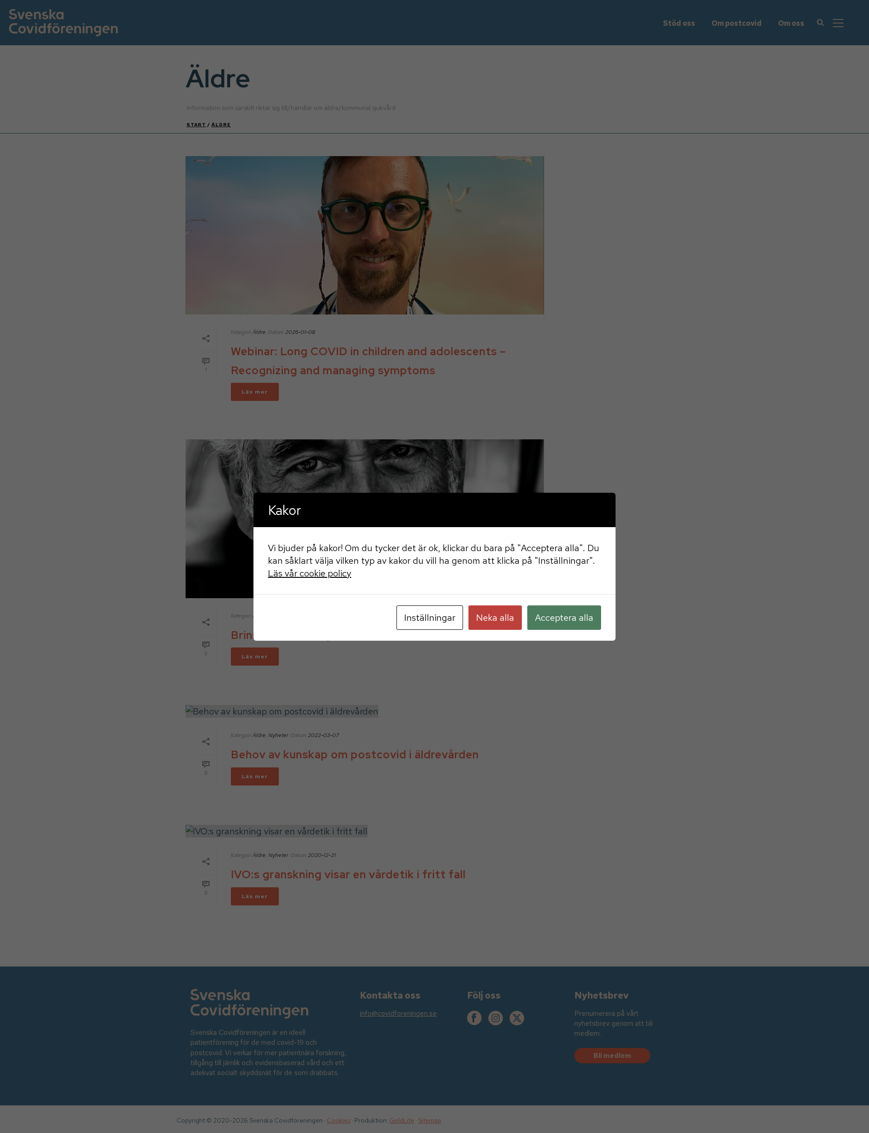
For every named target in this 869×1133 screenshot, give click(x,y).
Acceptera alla (564, 618)
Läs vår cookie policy (309, 573)
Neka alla (495, 618)
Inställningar (429, 618)
